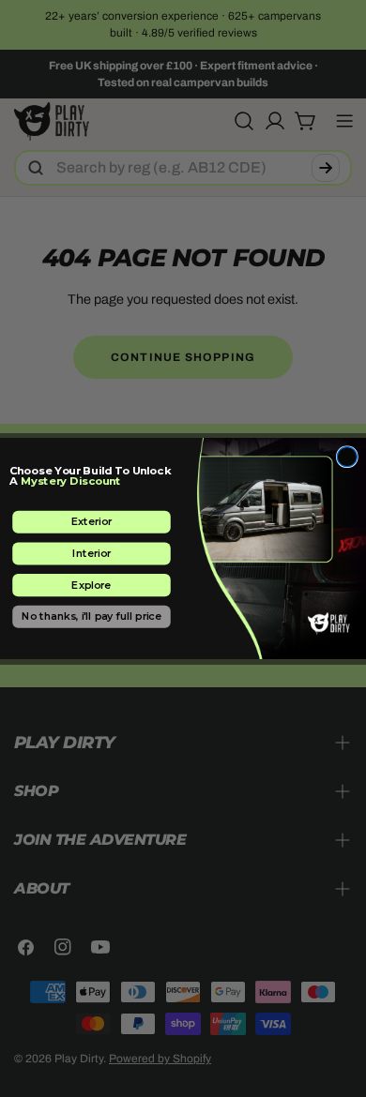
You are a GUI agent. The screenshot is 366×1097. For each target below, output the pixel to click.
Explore (91, 585)
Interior (91, 553)
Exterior (91, 522)
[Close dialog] (347, 457)
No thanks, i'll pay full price (91, 616)
